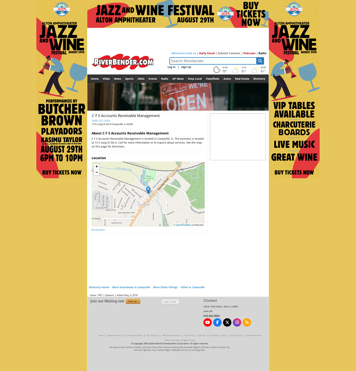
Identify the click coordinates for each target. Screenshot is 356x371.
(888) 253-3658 (101, 120)
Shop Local (195, 78)
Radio (262, 53)
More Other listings (165, 287)
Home (95, 78)
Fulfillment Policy (254, 335)
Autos (227, 78)
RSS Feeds (214, 335)
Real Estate (242, 78)
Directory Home (99, 287)
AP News (178, 78)
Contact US (189, 335)
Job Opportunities (135, 335)
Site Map (202, 335)
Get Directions (98, 229)
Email (173, 301)
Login (166, 301)
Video (106, 78)
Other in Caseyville (193, 287)
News (117, 78)
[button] (148, 190)
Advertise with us (184, 53)
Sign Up (186, 67)
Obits (141, 78)
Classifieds (212, 78)
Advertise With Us (115, 335)
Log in (171, 67)
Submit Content (229, 53)
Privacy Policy (236, 335)
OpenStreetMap (183, 224)
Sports (129, 78)
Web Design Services (171, 335)
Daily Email (207, 53)
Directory (259, 78)
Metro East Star (172, 340)
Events (153, 78)
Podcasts (249, 53)
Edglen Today (188, 340)
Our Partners (152, 335)
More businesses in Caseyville (131, 287)
